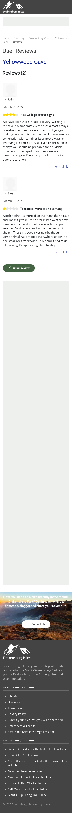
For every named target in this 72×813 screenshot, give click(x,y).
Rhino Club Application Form (26, 755)
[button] (67, 7)
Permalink (61, 166)
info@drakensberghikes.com (35, 732)
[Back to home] (14, 7)
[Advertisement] (36, 21)
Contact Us (38, 624)
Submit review (20, 268)
